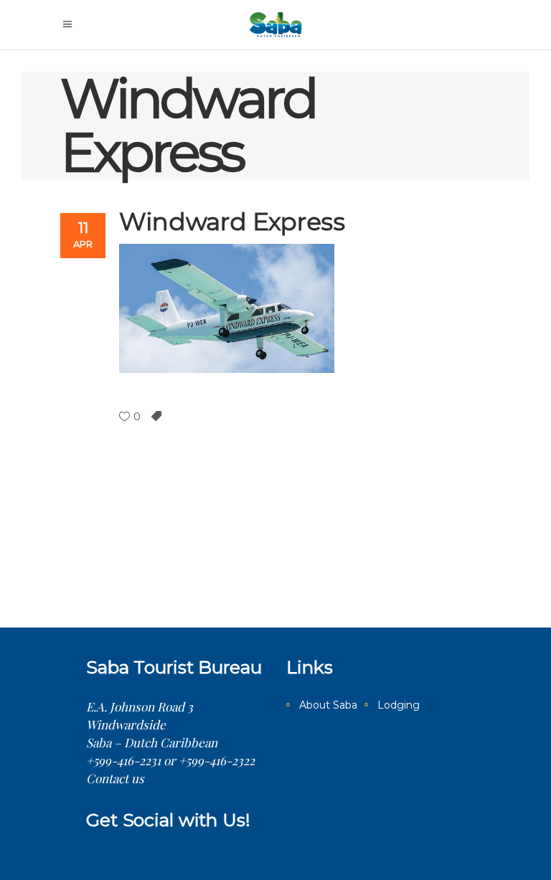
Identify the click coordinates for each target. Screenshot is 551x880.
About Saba (328, 705)
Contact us (115, 778)
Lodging (398, 705)
